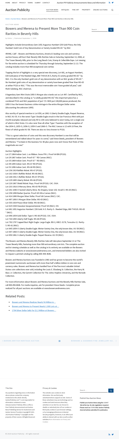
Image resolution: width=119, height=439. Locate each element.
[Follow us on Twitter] (113, 2)
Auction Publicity (18, 434)
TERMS (93, 408)
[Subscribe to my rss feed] (109, 2)
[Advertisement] (103, 71)
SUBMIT (106, 403)
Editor (10, 38)
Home (7, 19)
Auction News (16, 19)
